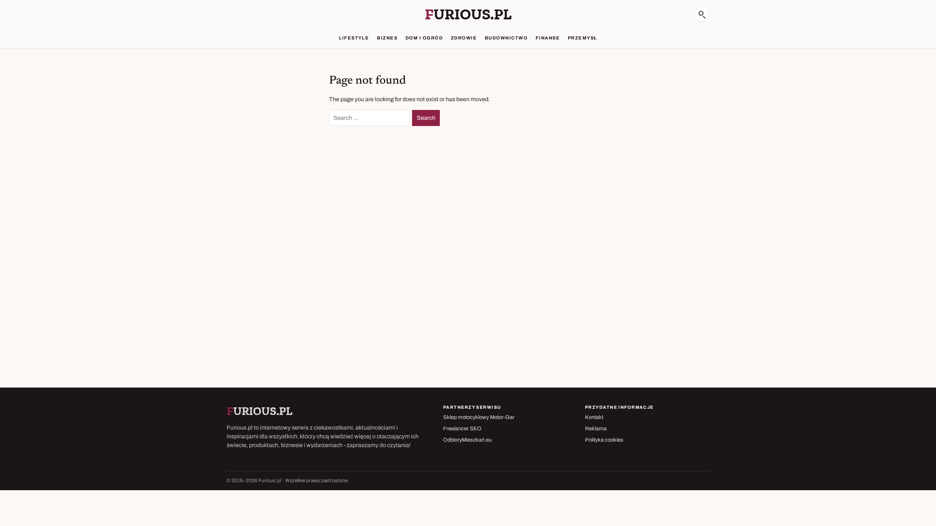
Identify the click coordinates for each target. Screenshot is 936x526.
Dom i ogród (424, 38)
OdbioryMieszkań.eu (467, 440)
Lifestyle (354, 38)
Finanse (548, 38)
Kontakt (594, 417)
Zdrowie (464, 38)
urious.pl (468, 14)
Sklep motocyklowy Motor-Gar (478, 417)
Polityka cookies (604, 440)
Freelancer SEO (462, 428)
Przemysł (582, 38)
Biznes (387, 38)
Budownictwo (506, 38)
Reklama (596, 428)
